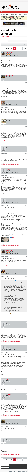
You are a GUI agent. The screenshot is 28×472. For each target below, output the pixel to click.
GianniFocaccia (9, 75)
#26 (26, 352)
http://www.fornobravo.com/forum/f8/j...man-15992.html (10, 164)
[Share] (26, 56)
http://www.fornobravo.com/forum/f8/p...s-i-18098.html (10, 454)
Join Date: (8, 55)
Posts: (15, 55)
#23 (26, 256)
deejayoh (8, 119)
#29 (26, 426)
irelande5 (8, 438)
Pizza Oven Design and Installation (11, 14)
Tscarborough (9, 101)
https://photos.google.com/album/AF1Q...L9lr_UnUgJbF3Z (11, 265)
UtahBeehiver (9, 52)
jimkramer (8, 146)
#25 (26, 329)
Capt (7, 379)
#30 (26, 445)
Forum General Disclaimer (6, 36)
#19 (26, 126)
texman (7, 270)
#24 (26, 276)
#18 (26, 107)
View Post (15, 280)
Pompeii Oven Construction (23, 14)
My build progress (4, 140)
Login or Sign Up (24, 0)
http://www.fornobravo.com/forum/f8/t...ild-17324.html (10, 317)
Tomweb (8, 346)
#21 (26, 175)
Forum (4, 14)
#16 (26, 58)
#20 (26, 153)
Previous (6, 48)
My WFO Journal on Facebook (6, 141)
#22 (26, 205)
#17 (26, 82)
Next (25, 48)
